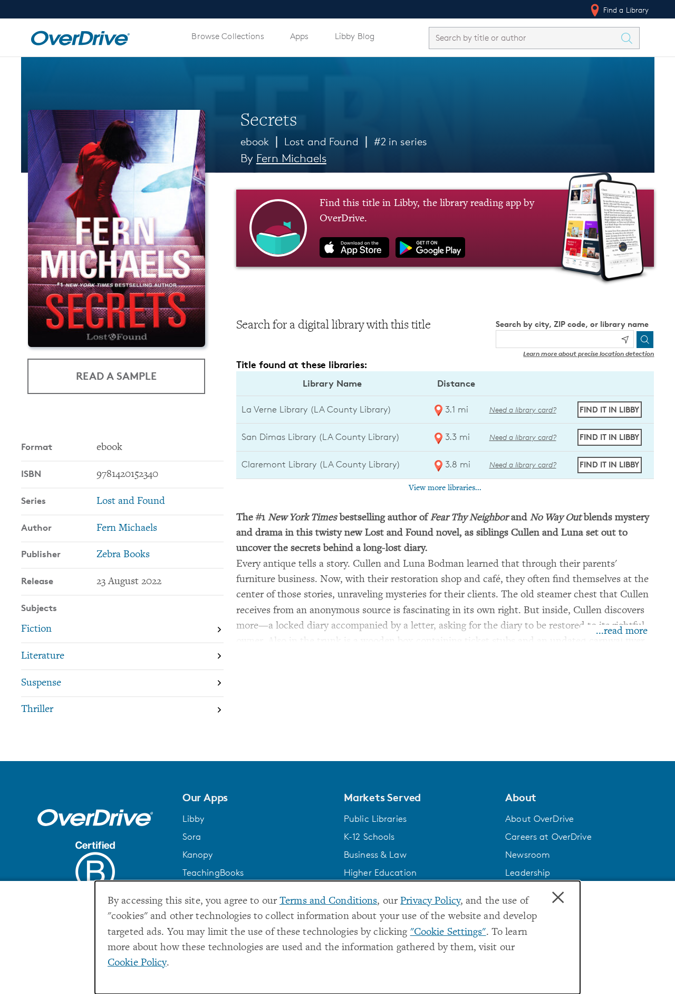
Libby (193, 818)
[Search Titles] (629, 38)
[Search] (645, 339)
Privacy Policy (430, 901)
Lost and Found (321, 141)
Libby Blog (354, 36)
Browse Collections (227, 36)
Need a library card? (522, 409)
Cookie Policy (137, 963)
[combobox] (524, 37)
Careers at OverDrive (548, 836)
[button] (256, 797)
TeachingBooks (213, 872)
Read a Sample (116, 375)
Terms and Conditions (328, 901)
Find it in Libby (609, 410)
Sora (191, 836)
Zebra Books (123, 555)
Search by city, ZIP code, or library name (572, 324)
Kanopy (197, 854)
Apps (299, 36)
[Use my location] (624, 339)
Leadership (527, 872)
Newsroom (527, 854)
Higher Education (380, 872)
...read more (622, 631)
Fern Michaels (291, 158)
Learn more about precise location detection (588, 354)
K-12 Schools (369, 836)
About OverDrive (539, 818)
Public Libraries (375, 818)
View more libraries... (445, 488)
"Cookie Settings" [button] (448, 932)
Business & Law (375, 854)
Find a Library (625, 9)
